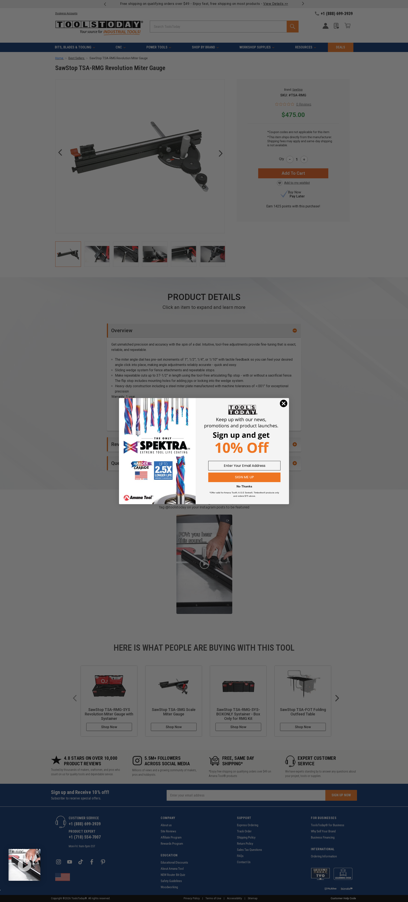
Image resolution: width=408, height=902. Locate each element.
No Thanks (244, 486)
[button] (24, 865)
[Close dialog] (283, 403)
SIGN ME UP (244, 477)
